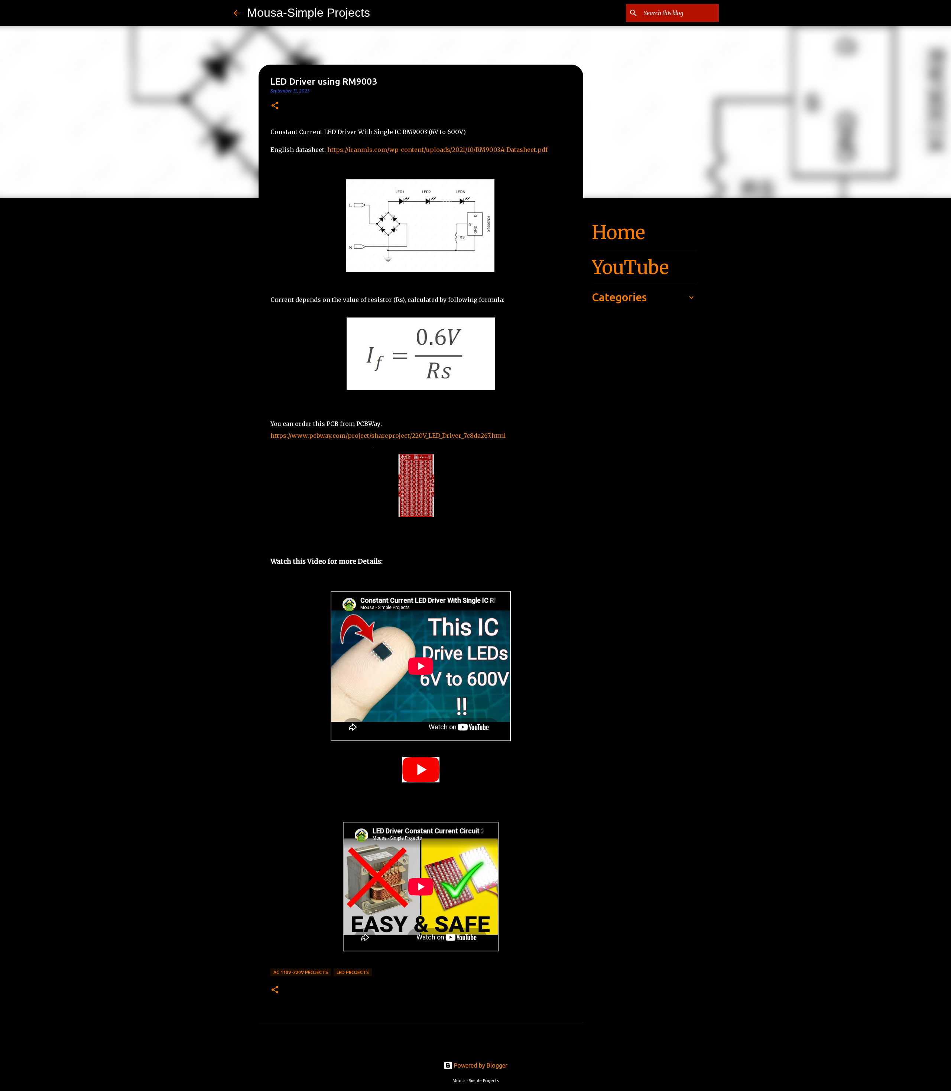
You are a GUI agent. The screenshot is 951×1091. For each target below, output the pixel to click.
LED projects (353, 972)
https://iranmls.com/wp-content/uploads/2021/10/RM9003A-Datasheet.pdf (437, 149)
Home (618, 232)
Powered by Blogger (479, 1065)
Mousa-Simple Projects (308, 12)
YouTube (630, 267)
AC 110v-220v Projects (300, 972)
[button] (274, 106)
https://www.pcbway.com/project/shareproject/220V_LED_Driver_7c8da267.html (388, 435)
